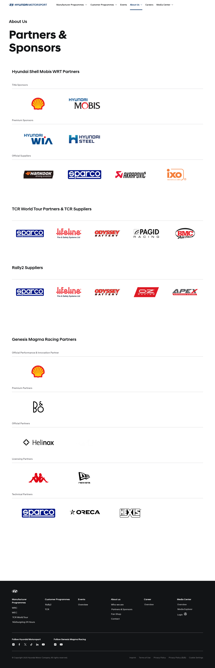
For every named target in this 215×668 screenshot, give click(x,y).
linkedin (37, 644)
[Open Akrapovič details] (130, 174)
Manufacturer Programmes (19, 601)
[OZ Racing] (146, 292)
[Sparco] (30, 233)
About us (115, 599)
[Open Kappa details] (38, 478)
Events (81, 599)
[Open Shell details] (38, 104)
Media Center (184, 599)
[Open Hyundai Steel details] (84, 139)
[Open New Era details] (84, 478)
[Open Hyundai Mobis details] (84, 104)
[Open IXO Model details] (176, 174)
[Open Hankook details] (38, 174)
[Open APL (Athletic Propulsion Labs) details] (84, 442)
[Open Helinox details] (38, 442)
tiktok (31, 644)
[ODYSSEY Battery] (107, 233)
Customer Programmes (57, 599)
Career (147, 599)
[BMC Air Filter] (185, 233)
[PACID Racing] (146, 233)
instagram (13, 644)
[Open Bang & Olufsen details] (38, 407)
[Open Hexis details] (130, 513)
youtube (43, 644)
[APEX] (185, 292)
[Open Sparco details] (84, 174)
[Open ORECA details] (84, 513)
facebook (19, 644)
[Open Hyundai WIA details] (38, 139)
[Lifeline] (69, 233)
